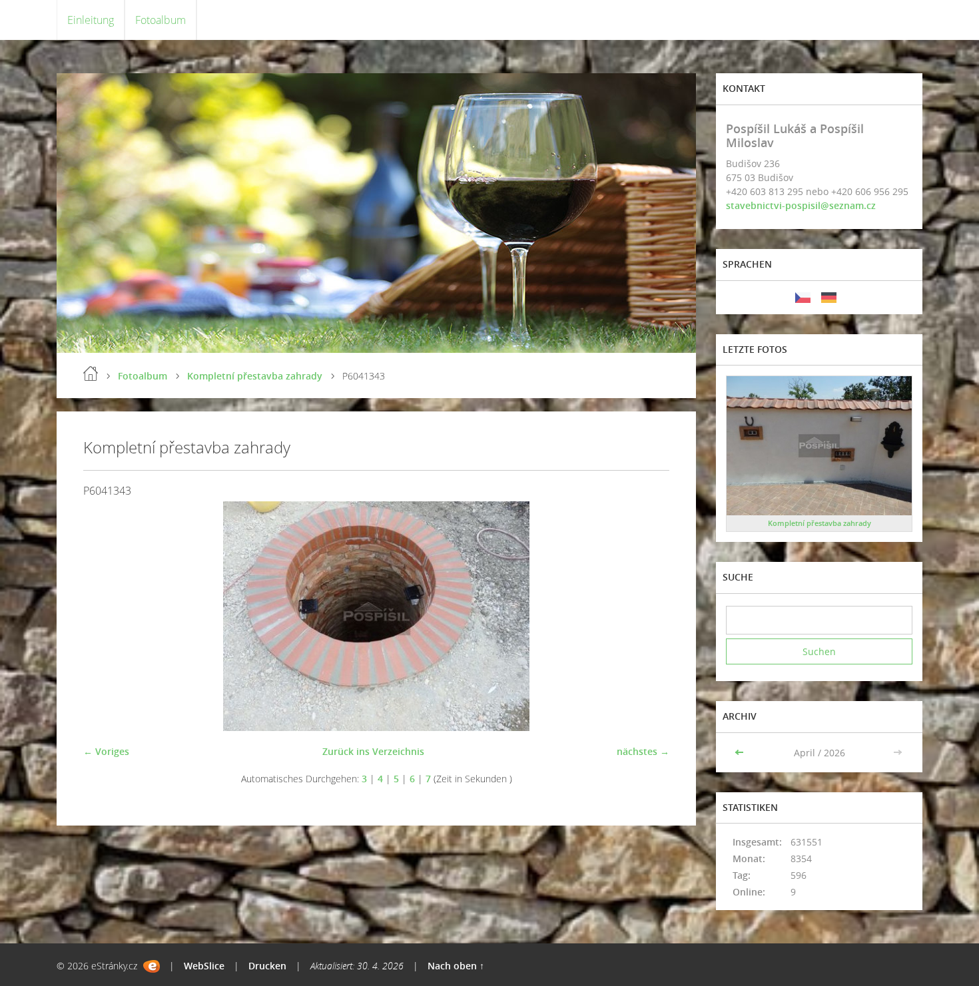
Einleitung (90, 20)
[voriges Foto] (105, 616)
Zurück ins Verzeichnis (373, 751)
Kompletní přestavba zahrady (254, 376)
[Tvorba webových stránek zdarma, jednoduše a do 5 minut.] (151, 966)
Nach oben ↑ (456, 965)
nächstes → (643, 751)
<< (740, 752)
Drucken (267, 965)
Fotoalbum (160, 20)
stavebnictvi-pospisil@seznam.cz (801, 205)
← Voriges (106, 751)
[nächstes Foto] (648, 616)
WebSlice (204, 965)
